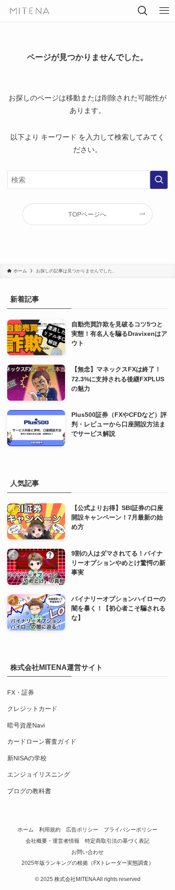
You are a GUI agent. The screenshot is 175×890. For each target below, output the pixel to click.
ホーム (26, 829)
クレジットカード (32, 708)
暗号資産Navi (26, 725)
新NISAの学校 (27, 758)
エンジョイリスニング (38, 774)
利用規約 (50, 829)
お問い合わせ (87, 852)
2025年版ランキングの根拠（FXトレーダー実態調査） (88, 863)
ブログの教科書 (29, 791)
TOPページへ (87, 214)
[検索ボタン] (142, 11)
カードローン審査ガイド (41, 741)
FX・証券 (20, 692)
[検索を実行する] (159, 180)
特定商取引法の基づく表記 (117, 841)
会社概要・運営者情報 (52, 841)
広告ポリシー (82, 829)
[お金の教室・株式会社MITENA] (29, 11)
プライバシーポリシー (131, 829)
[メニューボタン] (164, 11)
